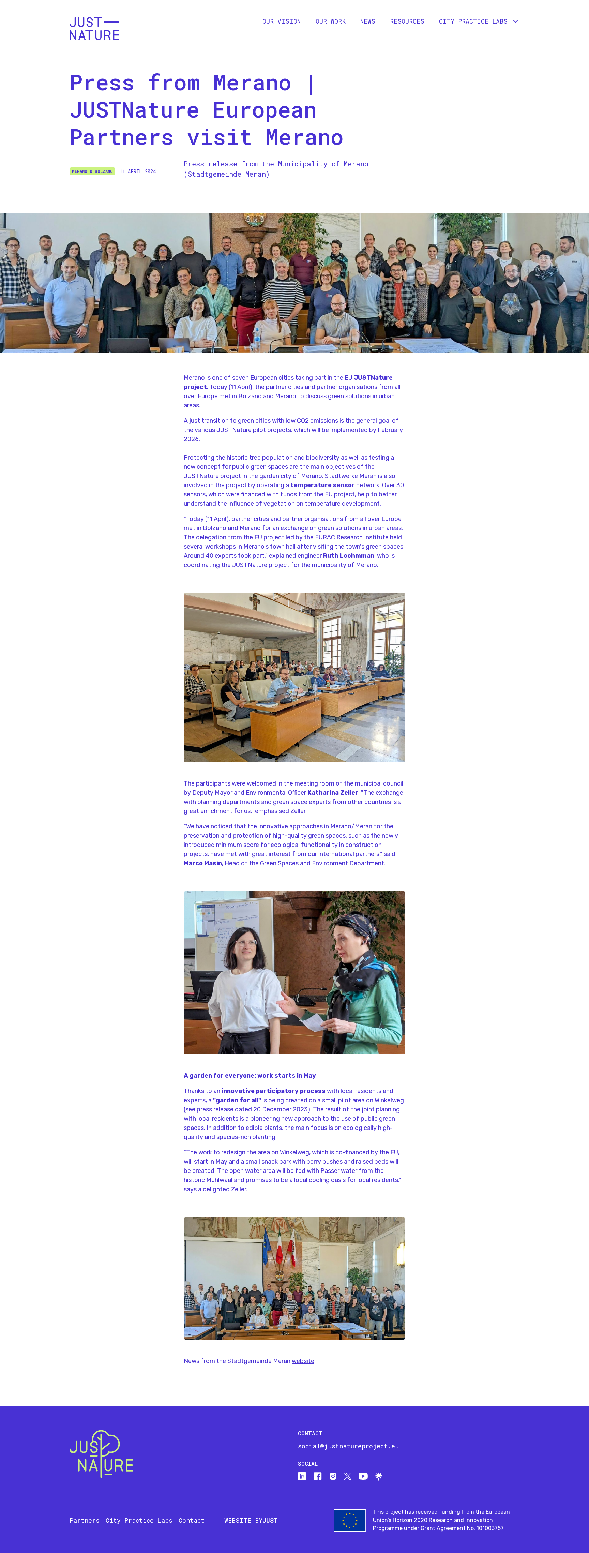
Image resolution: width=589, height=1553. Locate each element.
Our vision (281, 21)
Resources (407, 21)
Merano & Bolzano (92, 171)
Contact (192, 1520)
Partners (85, 1520)
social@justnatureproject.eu (348, 1446)
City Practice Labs (139, 1520)
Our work (331, 21)
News (367, 21)
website (303, 1361)
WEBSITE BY (251, 1520)
